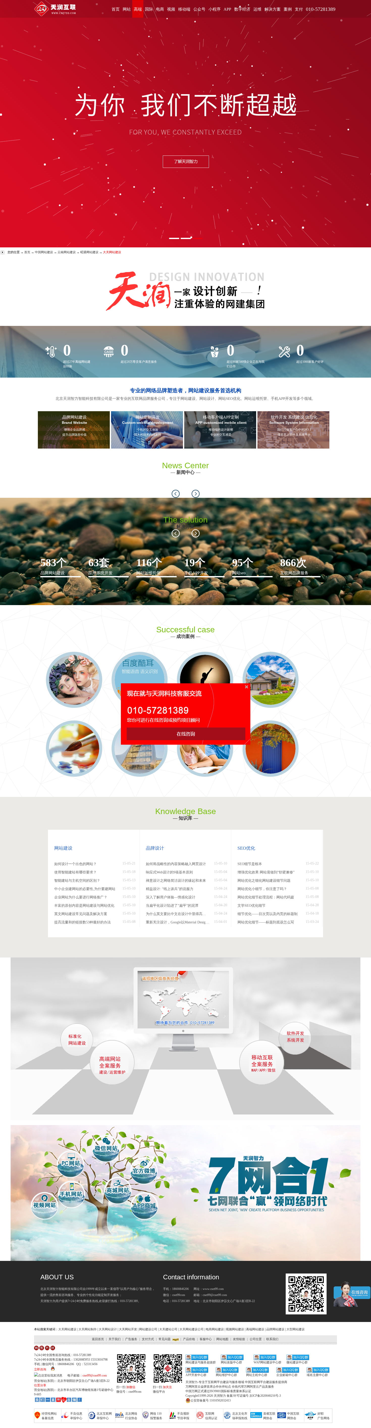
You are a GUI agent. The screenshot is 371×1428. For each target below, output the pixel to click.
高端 (138, 9)
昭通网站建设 (89, 252)
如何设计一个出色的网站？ (75, 864)
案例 (288, 9)
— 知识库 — (185, 818)
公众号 (199, 9)
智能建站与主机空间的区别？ (77, 880)
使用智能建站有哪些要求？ (75, 872)
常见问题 (164, 1339)
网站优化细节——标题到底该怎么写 (265, 922)
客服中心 (206, 1339)
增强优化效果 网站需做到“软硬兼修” (266, 872)
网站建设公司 (148, 1329)
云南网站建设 (67, 252)
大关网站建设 (67, 1329)
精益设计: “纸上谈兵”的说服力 (169, 889)
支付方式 (148, 1339)
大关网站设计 (108, 1329)
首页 (116, 9)
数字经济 (242, 9)
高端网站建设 (255, 1329)
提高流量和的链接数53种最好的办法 (82, 922)
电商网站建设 (215, 1329)
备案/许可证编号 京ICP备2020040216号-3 (254, 1395)
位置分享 (40, 1385)
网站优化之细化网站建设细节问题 (263, 880)
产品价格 (189, 1339)
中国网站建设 (44, 252)
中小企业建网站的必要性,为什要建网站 (84, 889)
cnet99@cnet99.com (95, 1375)
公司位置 (256, 1339)
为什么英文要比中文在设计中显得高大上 (177, 914)
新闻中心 (185, 472)
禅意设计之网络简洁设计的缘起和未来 (176, 880)
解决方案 (272, 9)
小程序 (214, 9)
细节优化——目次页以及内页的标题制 (267, 914)
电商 (160, 9)
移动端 (184, 9)
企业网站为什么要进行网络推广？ (80, 897)
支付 (299, 9)
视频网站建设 (235, 1329)
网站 (127, 9)
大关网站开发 (128, 1329)
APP (227, 9)
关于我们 (115, 1339)
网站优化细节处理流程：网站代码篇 (265, 897)
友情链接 (239, 1339)
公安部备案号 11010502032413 (211, 1400)
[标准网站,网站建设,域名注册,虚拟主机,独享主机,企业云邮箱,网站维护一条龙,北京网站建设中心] (58, 1400)
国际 (149, 9)
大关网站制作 (87, 1329)
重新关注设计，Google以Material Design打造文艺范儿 (177, 922)
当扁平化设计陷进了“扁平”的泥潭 (172, 905)
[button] (176, 494)
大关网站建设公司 (191, 1329)
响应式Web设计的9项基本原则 (169, 872)
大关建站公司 (168, 1329)
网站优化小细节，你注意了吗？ (262, 889)
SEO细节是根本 (249, 864)
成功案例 (185, 636)
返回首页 (98, 1339)
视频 (171, 9)
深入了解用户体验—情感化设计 (170, 897)
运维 (257, 9)
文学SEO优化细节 (251, 905)
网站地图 (222, 1339)
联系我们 (272, 1339)
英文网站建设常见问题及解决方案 (80, 914)
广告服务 (131, 1339)
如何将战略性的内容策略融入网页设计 (176, 864)
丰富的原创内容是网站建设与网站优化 (84, 905)
